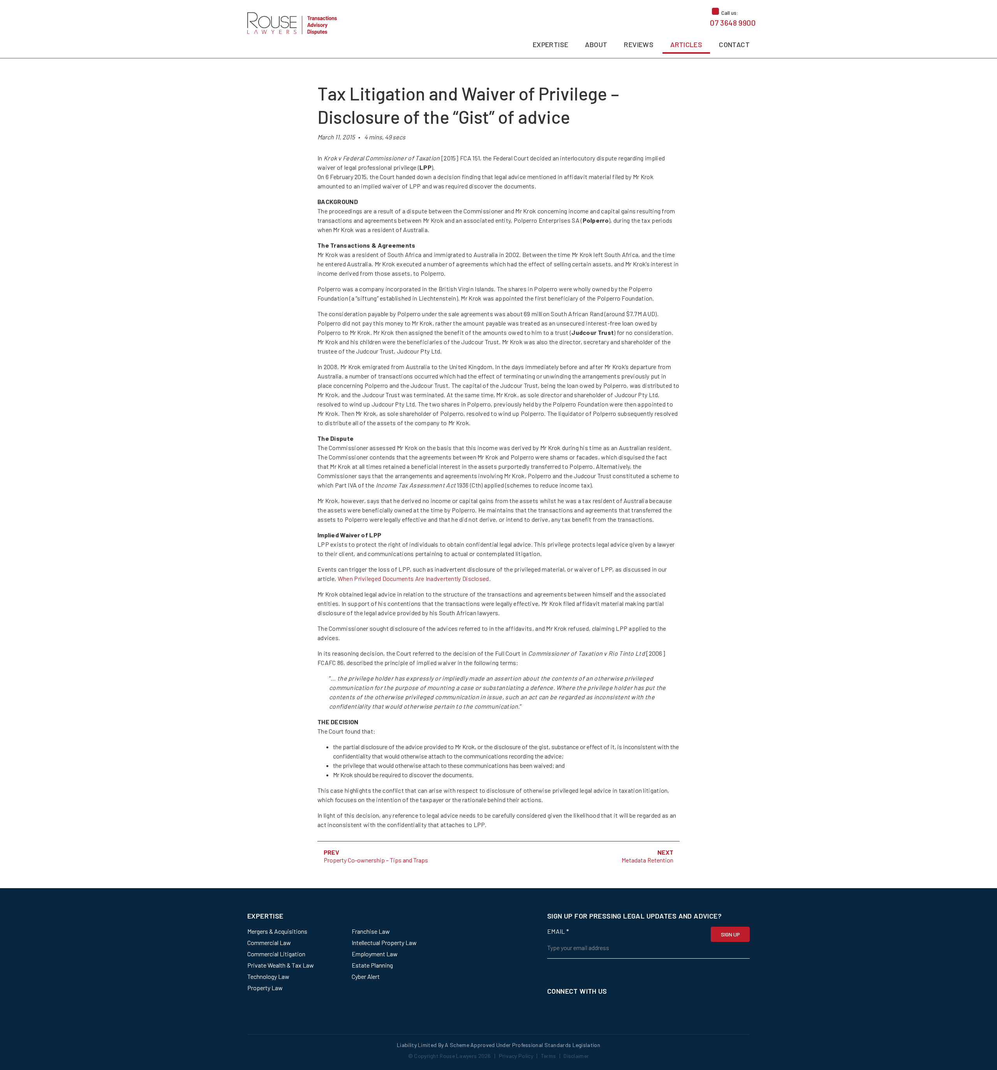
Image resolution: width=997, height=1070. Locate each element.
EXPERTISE (551, 44)
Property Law (265, 987)
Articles (686, 44)
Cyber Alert (366, 976)
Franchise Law (371, 931)
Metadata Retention (647, 860)
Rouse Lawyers (458, 1055)
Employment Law (375, 953)
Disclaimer (576, 1055)
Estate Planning (372, 965)
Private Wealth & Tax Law (280, 965)
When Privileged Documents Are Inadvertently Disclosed (413, 578)
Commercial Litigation (276, 953)
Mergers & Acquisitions (277, 931)
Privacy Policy (516, 1055)
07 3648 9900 (733, 22)
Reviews (639, 44)
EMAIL (558, 931)
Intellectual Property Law (384, 942)
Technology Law (268, 976)
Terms (548, 1055)
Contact (734, 44)
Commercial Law (269, 942)
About (596, 44)
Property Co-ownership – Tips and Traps (376, 860)
